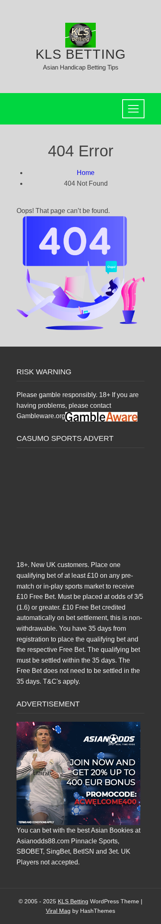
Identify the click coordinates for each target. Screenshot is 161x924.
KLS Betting (81, 54)
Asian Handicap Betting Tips (80, 67)
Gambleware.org (41, 415)
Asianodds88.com (43, 841)
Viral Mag (58, 910)
